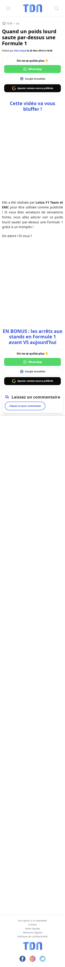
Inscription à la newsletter (32, 920)
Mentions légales (32, 932)
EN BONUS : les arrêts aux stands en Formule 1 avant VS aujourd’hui (32, 336)
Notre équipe (32, 928)
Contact (32, 924)
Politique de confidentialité (33, 936)
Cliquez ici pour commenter (25, 405)
